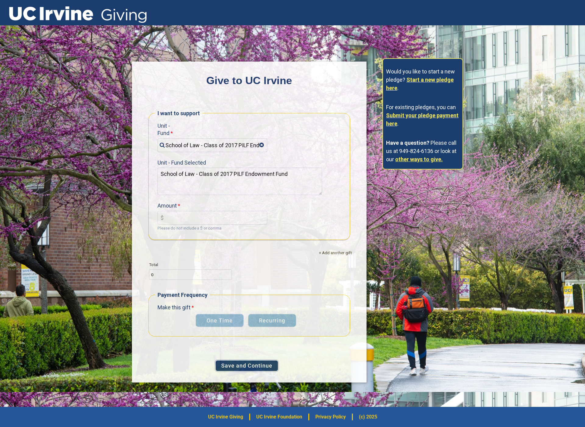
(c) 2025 (368, 417)
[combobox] (212, 145)
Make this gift (174, 307)
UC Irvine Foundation (279, 417)
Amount (167, 205)
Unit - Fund (164, 129)
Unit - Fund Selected (182, 162)
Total (153, 264)
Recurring (272, 320)
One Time (220, 320)
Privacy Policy (330, 417)
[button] (261, 145)
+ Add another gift (335, 252)
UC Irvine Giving (225, 417)
